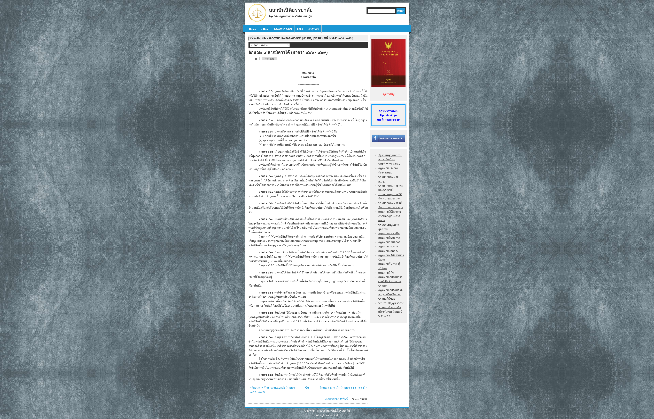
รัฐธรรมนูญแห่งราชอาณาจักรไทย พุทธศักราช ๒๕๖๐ (390, 159)
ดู (257, 58)
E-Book (265, 29)
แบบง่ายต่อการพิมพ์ (336, 398)
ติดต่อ (300, 29)
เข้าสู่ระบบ (313, 29)
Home (252, 29)
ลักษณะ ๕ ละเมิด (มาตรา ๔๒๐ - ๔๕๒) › (343, 387)
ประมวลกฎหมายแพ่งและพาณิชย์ (281, 38)
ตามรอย (269, 58)
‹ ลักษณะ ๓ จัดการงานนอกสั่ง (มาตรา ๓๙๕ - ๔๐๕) (272, 389)
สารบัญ (307, 38)
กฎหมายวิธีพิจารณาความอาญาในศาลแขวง (390, 216)
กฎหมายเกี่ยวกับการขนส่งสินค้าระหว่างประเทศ (390, 281)
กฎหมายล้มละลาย (389, 237)
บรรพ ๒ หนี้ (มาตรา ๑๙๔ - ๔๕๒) (333, 38)
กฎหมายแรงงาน (388, 246)
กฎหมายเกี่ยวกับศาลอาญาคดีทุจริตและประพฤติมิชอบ (390, 294)
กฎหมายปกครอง (388, 250)
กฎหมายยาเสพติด (389, 233)
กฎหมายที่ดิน (386, 272)
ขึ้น (307, 387)
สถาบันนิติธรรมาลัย (291, 10)
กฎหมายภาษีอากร (389, 242)
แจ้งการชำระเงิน (283, 29)
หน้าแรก (255, 38)
